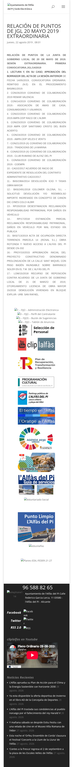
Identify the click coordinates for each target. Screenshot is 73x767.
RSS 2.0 (16, 627)
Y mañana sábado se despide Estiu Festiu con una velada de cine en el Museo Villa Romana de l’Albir (37, 726)
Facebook (14, 612)
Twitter (16, 621)
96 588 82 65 (38, 587)
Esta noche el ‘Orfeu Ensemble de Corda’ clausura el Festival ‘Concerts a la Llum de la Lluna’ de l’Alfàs (37, 739)
